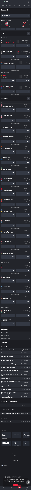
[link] (7, 2)
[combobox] (5, 465)
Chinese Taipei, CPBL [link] (7, 72)
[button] (15, 37)
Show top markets (15, 49)
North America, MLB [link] (6, 102)
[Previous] (1, 24)
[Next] (29, 24)
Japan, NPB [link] (4, 37)
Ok (15, 485)
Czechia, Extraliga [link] (6, 307)
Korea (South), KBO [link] (6, 262)
